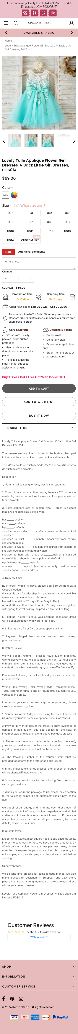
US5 (67, 212)
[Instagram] (21, 998)
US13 (67, 231)
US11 (30, 231)
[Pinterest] (12, 998)
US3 (30, 212)
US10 (10, 231)
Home (8, 40)
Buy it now (39, 415)
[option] (39, 33)
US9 (67, 222)
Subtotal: (8, 288)
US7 (30, 222)
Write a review (39, 937)
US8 (49, 222)
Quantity (7, 271)
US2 (10, 212)
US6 (10, 222)
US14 (10, 240)
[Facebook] (3, 998)
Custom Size (30, 240)
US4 (49, 212)
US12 (50, 231)
